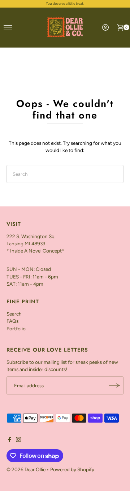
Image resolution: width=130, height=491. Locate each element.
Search (14, 314)
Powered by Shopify (72, 469)
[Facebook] (9, 440)
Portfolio (16, 328)
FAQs (12, 321)
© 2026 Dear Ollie (26, 469)
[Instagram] (18, 440)
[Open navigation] (8, 27)
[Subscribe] (114, 385)
